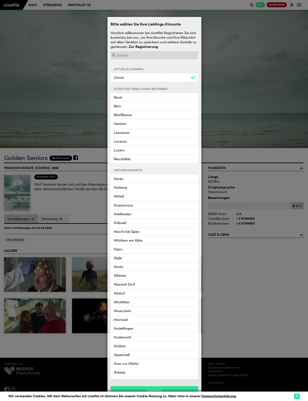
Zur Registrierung (143, 46)
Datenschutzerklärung (219, 396)
